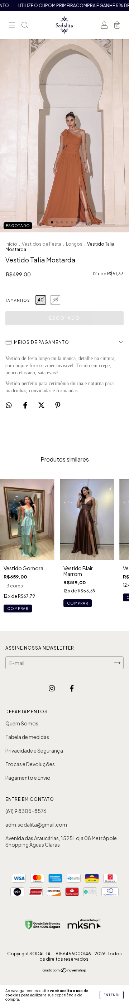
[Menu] (11, 25)
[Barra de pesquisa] (24, 25)
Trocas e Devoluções (30, 764)
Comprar (17, 608)
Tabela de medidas (27, 737)
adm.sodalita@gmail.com (36, 824)
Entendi (112, 995)
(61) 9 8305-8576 (26, 811)
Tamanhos (17, 300)
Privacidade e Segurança (34, 750)
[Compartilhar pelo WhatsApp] (8, 404)
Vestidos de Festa (41, 244)
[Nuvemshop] (64, 970)
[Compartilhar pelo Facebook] (25, 404)
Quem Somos (21, 723)
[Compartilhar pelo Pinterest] (57, 404)
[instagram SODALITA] (52, 688)
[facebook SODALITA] (72, 688)
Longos (74, 244)
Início (11, 244)
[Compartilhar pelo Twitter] (42, 404)
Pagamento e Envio (28, 777)
